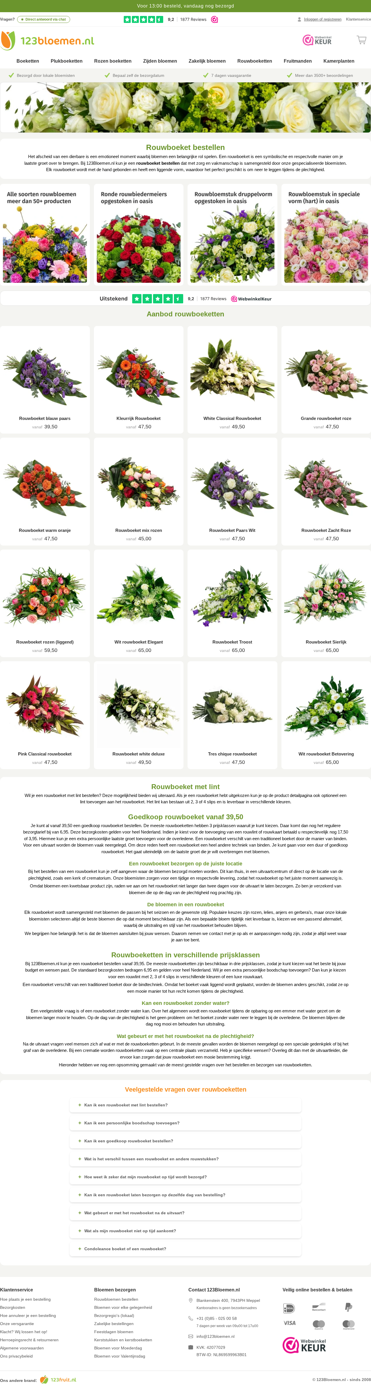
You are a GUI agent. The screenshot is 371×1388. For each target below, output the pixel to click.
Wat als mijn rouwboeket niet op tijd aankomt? (127, 1231)
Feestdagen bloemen (113, 1331)
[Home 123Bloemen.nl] (47, 40)
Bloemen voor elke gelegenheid (123, 1307)
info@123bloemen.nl (215, 1336)
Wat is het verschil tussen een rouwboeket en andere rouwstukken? (148, 1159)
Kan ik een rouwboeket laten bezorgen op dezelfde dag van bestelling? (151, 1195)
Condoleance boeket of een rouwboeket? (122, 1249)
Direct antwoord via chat (46, 19)
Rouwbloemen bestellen (116, 1299)
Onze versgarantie (17, 1323)
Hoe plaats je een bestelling (25, 1299)
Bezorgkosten (12, 1307)
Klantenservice (358, 19)
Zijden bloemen (160, 61)
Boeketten (28, 61)
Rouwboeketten (254, 61)
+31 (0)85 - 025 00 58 (217, 1318)
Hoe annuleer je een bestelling (28, 1315)
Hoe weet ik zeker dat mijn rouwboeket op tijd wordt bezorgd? (142, 1177)
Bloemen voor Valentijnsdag (119, 1356)
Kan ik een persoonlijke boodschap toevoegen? (129, 1123)
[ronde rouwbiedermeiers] (139, 235)
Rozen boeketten (113, 61)
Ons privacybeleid (16, 1356)
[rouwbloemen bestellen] (45, 235)
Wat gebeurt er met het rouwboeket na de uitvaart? (131, 1213)
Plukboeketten (67, 61)
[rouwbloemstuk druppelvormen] (232, 235)
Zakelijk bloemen (207, 61)
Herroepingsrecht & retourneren (29, 1340)
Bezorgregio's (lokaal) (114, 1315)
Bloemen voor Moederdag (118, 1348)
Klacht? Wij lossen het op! (23, 1331)
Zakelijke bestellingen (114, 1323)
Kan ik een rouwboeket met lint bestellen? (123, 1105)
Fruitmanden (298, 61)
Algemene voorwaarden (22, 1348)
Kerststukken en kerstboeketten (123, 1340)
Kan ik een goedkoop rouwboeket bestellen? (125, 1141)
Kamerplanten (338, 61)
